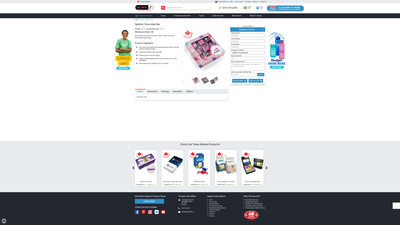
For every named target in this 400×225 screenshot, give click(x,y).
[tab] (140, 91)
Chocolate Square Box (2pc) (173, 181)
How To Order (213, 202)
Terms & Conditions (214, 210)
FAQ (231, 1)
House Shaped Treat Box (226, 181)
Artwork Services (223, 1)
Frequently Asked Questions (217, 208)
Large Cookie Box (147, 181)
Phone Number (235, 38)
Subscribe (149, 201)
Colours (140, 91)
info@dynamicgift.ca (187, 211)
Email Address (235, 44)
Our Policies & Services (216, 206)
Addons (190, 91)
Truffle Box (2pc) (200, 181)
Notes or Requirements (238, 61)
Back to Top (4, 221)
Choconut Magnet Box (253, 181)
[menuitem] (163, 15)
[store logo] (145, 7)
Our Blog (247, 1)
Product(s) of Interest (237, 50)
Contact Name (235, 33)
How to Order (239, 1)
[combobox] (186, 8)
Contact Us (263, 1)
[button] (186, 50)
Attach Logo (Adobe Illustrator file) (241, 72)
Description (177, 91)
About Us (255, 1)
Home (136, 19)
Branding (165, 91)
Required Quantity (236, 56)
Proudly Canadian (145, 1)
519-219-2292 (229, 7)
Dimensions (152, 91)
